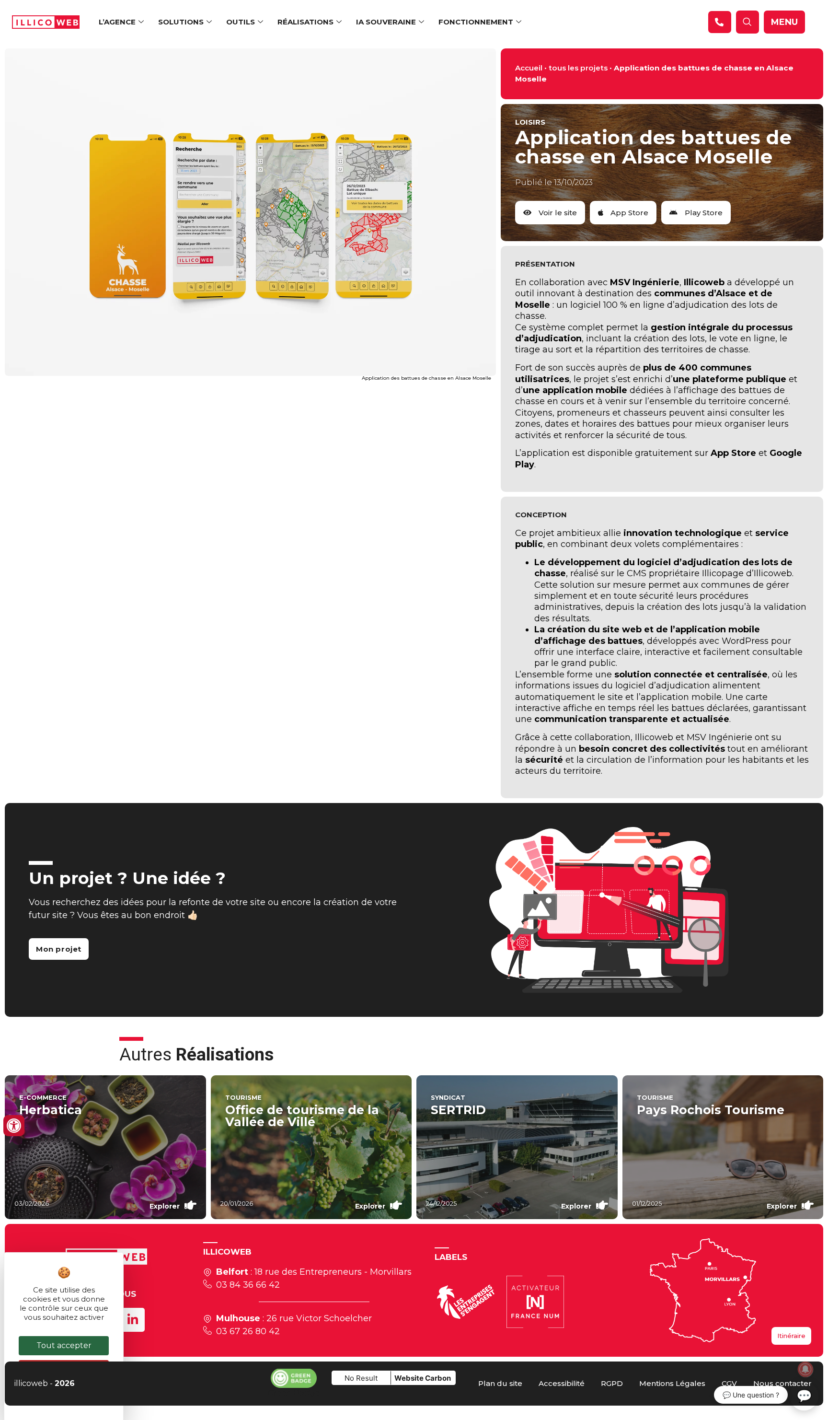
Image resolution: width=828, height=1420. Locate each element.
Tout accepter (64, 1345)
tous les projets (578, 67)
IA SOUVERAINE (386, 21)
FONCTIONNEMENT (475, 21)
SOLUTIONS (181, 21)
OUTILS (240, 21)
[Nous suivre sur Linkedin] (133, 1320)
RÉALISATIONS (305, 21)
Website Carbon (422, 1378)
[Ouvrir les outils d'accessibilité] (13, 1125)
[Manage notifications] (805, 1369)
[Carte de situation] (703, 1290)
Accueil (528, 67)
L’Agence (117, 21)
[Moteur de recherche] (719, 22)
